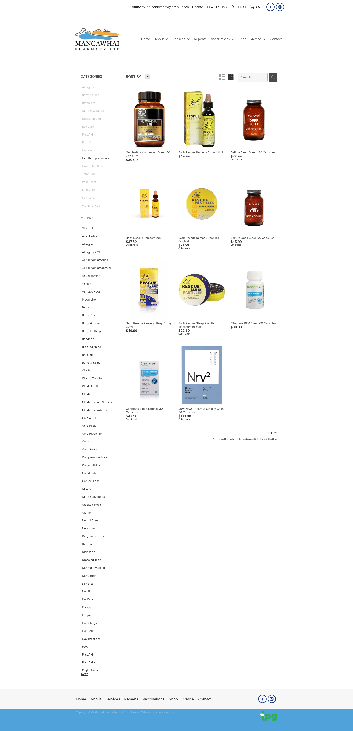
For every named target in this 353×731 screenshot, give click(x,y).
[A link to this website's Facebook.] (270, 7)
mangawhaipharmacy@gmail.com (160, 7)
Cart (259, 7)
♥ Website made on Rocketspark (157, 712)
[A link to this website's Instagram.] (280, 7)
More (84, 674)
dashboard (105, 712)
